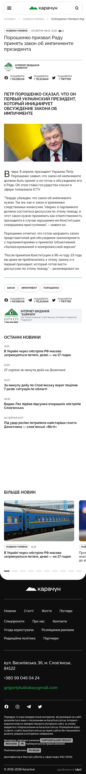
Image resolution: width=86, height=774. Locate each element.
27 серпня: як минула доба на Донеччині (34, 370)
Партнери (51, 638)
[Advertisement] (43, 457)
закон (11, 288)
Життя (47, 611)
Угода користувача (19, 630)
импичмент (29, 288)
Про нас (38, 621)
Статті (29, 611)
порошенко (51, 288)
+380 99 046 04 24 (22, 678)
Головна (10, 19)
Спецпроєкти (14, 621)
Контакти (60, 621)
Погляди (66, 611)
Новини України (33, 19)
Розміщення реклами (58, 630)
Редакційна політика (19, 638)
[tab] (7, 571)
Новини (10, 611)
